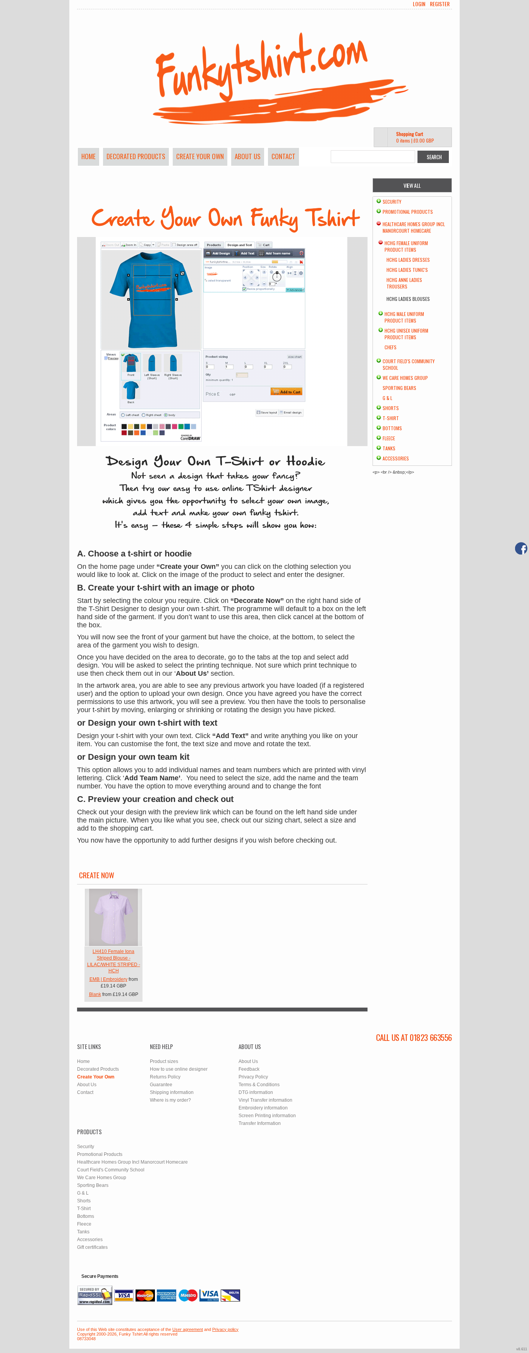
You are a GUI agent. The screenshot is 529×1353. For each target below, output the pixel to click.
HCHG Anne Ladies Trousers (404, 283)
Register (440, 4)
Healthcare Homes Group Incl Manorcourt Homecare (414, 227)
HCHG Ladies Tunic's (407, 269)
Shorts (391, 408)
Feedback (249, 1069)
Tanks (389, 448)
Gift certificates (92, 1247)
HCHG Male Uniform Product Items (404, 317)
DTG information (256, 1092)
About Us (248, 156)
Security (392, 201)
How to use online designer (179, 1069)
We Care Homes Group (405, 377)
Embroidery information (263, 1108)
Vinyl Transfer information (265, 1100)
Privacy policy (225, 1329)
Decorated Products (135, 156)
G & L (387, 398)
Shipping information (172, 1092)
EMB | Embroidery (108, 979)
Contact (283, 156)
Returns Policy (165, 1077)
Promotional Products (408, 211)
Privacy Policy (253, 1077)
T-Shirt (391, 418)
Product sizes (164, 1061)
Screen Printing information (267, 1115)
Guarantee (161, 1084)
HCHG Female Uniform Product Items (406, 246)
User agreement (187, 1329)
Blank (95, 994)
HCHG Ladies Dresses (408, 259)
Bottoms (392, 428)
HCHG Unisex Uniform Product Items (406, 333)
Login (419, 4)
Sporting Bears (399, 388)
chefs (391, 347)
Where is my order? (170, 1100)
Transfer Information (260, 1123)
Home (88, 156)
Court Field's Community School (110, 1170)
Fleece (389, 438)
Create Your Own (200, 156)
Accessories (396, 458)
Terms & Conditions (259, 1084)
